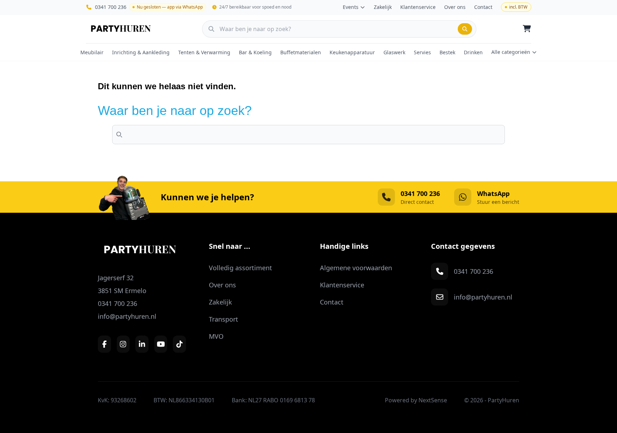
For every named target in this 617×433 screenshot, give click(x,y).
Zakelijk (383, 7)
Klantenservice (418, 7)
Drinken (473, 52)
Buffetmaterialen (300, 52)
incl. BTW (518, 7)
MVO (216, 336)
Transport (223, 319)
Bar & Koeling (255, 52)
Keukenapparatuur (352, 52)
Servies (422, 52)
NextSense (432, 400)
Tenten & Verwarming (204, 52)
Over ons (455, 7)
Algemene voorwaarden (356, 267)
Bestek (447, 52)
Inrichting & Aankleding (141, 52)
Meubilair (92, 52)
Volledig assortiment (240, 267)
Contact (483, 7)
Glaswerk (394, 52)
